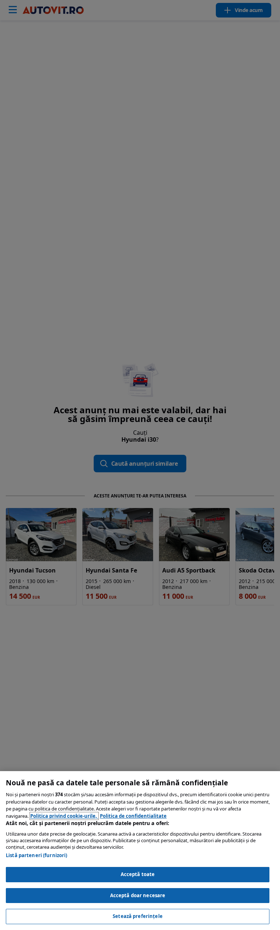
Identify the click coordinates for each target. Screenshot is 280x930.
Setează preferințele (138, 916)
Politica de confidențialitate (133, 816)
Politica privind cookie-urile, (64, 816)
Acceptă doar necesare (138, 895)
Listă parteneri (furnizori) (36, 855)
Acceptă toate (138, 874)
